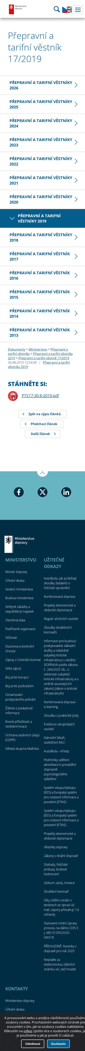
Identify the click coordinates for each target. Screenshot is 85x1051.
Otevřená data (15, 620)
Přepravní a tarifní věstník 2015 (39, 294)
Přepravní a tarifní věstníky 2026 (40, 85)
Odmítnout (32, 1043)
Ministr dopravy (16, 572)
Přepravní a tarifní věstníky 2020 (40, 199)
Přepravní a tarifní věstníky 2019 (39, 218)
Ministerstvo (38, 349)
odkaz (28, 1031)
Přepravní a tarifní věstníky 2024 (40, 123)
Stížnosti (11, 637)
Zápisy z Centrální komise (23, 660)
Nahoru (42, 474)
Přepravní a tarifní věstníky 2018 (40, 237)
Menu (78, 9)
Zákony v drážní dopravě (61, 856)
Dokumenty (16, 349)
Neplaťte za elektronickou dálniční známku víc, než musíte (60, 964)
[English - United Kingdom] (67, 12)
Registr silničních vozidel (61, 619)
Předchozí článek (44, 424)
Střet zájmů (13, 668)
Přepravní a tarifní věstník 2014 (39, 313)
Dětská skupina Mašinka (22, 748)
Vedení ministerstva (19, 589)
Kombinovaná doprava (59, 596)
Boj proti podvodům (19, 686)
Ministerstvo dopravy (18, 9)
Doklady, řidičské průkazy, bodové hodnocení (56, 869)
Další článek (40, 434)
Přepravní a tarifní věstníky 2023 (40, 142)
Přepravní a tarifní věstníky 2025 (40, 104)
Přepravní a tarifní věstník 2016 (39, 275)
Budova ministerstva (19, 598)
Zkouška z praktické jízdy (61, 715)
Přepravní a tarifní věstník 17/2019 (43, 358)
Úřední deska (14, 580)
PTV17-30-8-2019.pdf (40, 395)
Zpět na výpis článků (44, 414)
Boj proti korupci (17, 677)
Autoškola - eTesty (56, 751)
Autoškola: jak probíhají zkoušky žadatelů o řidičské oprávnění (60, 583)
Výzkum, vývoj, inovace (59, 883)
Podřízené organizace (20, 629)
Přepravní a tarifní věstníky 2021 (40, 180)
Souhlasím (58, 1043)
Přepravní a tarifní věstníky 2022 (40, 161)
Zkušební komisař (56, 891)
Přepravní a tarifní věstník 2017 (39, 256)
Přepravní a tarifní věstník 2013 (39, 332)
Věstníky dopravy (55, 847)
